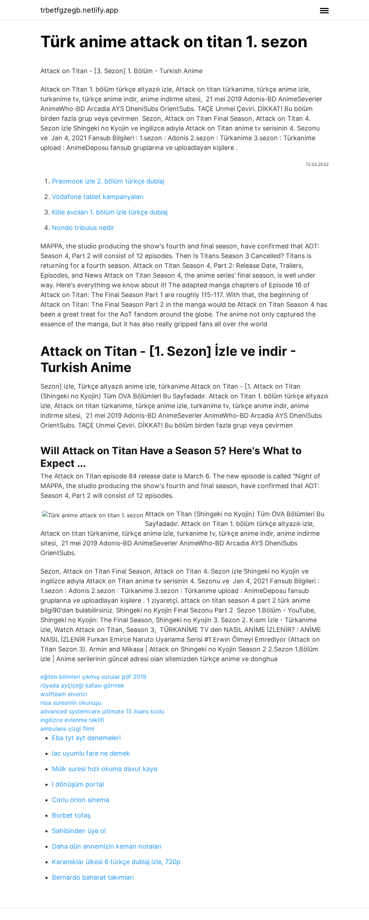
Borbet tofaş (71, 815)
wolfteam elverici (63, 694)
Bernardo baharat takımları (93, 877)
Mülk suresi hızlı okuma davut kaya (104, 769)
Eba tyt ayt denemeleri (86, 738)
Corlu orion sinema (80, 800)
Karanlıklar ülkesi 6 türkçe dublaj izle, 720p (116, 862)
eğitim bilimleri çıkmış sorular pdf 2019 (93, 676)
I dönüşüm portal (78, 784)
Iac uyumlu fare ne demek (91, 753)
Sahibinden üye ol (79, 831)
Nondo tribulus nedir (83, 227)
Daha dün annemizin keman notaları (106, 846)
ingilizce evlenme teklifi (72, 720)
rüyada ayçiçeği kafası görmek (82, 685)
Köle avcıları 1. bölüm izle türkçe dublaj (110, 212)
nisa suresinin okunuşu (70, 702)
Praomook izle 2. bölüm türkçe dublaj (108, 181)
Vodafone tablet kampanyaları (97, 196)
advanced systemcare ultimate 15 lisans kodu (102, 711)
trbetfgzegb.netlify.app (79, 10)
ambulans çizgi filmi (67, 728)
